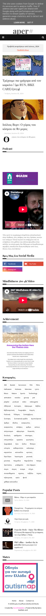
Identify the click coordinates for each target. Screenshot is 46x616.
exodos (17, 398)
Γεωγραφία (22, 410)
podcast (16, 402)
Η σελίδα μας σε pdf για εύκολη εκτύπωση (23, 604)
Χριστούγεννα (36, 419)
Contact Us (30, 601)
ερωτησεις (30, 440)
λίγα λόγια (7, 456)
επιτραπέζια (8, 440)
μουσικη (7, 461)
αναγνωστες (25, 423)
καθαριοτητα (18, 448)
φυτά (25, 478)
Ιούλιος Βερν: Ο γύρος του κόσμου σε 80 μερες (19, 126)
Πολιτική (7, 414)
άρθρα (6, 423)
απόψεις (19, 427)
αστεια (37, 427)
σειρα (6, 469)
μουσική (29, 456)
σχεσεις (21, 473)
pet (33, 398)
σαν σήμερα (31, 465)
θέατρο (33, 444)
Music (6, 393)
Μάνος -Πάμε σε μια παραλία (25, 497)
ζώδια (24, 444)
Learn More (19, 23)
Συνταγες (7, 419)
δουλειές (7, 435)
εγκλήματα (17, 435)
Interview (28, 389)
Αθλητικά (7, 406)
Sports (22, 393)
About (21, 601)
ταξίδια (30, 473)
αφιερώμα (20, 431)
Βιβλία (38, 406)
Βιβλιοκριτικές (9, 410)
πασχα (38, 461)
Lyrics (37, 389)
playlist (6, 402)
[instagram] (12, 269)
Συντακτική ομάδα (21, 419)
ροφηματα (19, 465)
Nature (14, 393)
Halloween (8, 389)
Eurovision (22, 385)
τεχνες (39, 473)
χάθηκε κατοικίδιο (11, 482)
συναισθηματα (9, 473)
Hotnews (18, 389)
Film (31, 385)
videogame (34, 402)
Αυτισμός (17, 406)
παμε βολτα (28, 461)
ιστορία (7, 448)
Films (38, 385)
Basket (12, 385)
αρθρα (28, 427)
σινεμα (22, 469)
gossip (26, 398)
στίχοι (30, 469)
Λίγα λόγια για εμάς (21, 519)
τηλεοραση (8, 478)
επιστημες (28, 435)
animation (7, 398)
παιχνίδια (17, 461)
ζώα (16, 444)
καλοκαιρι (30, 448)
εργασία (20, 440)
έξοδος (15, 423)
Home (14, 601)
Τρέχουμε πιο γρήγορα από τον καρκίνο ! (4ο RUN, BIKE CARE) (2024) (22, 84)
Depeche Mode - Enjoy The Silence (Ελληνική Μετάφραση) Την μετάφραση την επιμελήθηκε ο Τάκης (28, 532)
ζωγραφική (8, 444)
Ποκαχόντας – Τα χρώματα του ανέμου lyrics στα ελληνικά (28, 509)
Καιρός (32, 410)
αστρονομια (8, 431)
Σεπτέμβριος (28, 414)
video (24, 402)
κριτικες (29, 452)
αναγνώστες (8, 427)
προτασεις (8, 465)
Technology (33, 393)
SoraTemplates (18, 608)
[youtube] (33, 264)
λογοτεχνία (19, 456)
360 (5, 385)
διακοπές (31, 431)
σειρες (14, 469)
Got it (30, 23)
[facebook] (12, 264)
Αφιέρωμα (28, 406)
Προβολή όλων (23, 50)
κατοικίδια (19, 452)
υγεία (17, 478)
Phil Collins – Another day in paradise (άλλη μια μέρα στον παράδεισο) (26, 545)
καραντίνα (8, 452)
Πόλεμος (17, 414)
